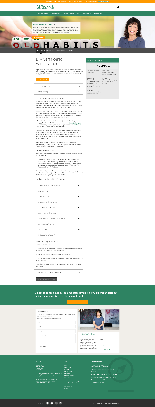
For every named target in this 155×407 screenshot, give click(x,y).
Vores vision (67, 377)
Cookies (66, 388)
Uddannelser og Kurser (43, 13)
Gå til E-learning (86, 13)
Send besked (42, 346)
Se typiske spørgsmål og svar (46, 279)
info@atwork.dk (53, 379)
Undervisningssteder (69, 375)
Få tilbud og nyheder (104, 1)
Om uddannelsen (41, 50)
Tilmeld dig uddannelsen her (77, 302)
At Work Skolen (67, 367)
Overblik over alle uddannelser (108, 342)
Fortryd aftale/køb (97, 13)
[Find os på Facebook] (47, 403)
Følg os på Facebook (105, 349)
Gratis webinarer (56, 13)
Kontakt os (102, 346)
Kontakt (72, 13)
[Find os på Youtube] (51, 403)
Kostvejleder (73, 123)
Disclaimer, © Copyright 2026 (112, 403)
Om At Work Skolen (89, 334)
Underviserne (103, 344)
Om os (77, 13)
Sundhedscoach (76, 125)
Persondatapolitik (68, 386)
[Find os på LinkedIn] (56, 403)
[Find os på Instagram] (60, 403)
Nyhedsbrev (65, 13)
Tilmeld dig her (38, 37)
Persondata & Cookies (97, 403)
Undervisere (67, 373)
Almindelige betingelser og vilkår (71, 382)
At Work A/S (66, 365)
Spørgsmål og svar (50, 50)
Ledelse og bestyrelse (69, 380)
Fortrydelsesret (67, 384)
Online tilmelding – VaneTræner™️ (65, 50)
